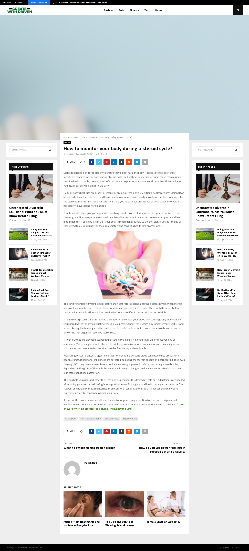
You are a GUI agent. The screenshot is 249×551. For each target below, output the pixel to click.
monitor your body (90, 419)
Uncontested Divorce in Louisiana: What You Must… (84, 2)
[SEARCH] (49, 149)
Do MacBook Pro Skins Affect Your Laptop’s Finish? (40, 293)
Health (67, 143)
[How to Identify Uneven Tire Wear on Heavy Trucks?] (18, 254)
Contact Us (7, 2)
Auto (121, 10)
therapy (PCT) (130, 419)
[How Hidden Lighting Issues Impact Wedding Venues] (18, 274)
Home (158, 10)
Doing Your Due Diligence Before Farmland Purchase (41, 232)
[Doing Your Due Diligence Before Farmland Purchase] (18, 234)
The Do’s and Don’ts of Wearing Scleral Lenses (119, 523)
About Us (19, 2)
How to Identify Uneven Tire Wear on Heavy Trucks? (41, 252)
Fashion (108, 10)
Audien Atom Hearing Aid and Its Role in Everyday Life (82, 523)
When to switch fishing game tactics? (89, 447)
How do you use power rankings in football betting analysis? (162, 449)
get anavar (70, 419)
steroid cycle (112, 419)
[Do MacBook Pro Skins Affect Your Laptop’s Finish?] (18, 294)
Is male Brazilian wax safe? (163, 522)
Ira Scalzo (70, 154)
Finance (134, 10)
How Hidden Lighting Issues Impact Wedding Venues (42, 273)
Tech (147, 10)
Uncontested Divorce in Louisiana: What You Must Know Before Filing (28, 211)
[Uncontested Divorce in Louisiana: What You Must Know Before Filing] (31, 188)
